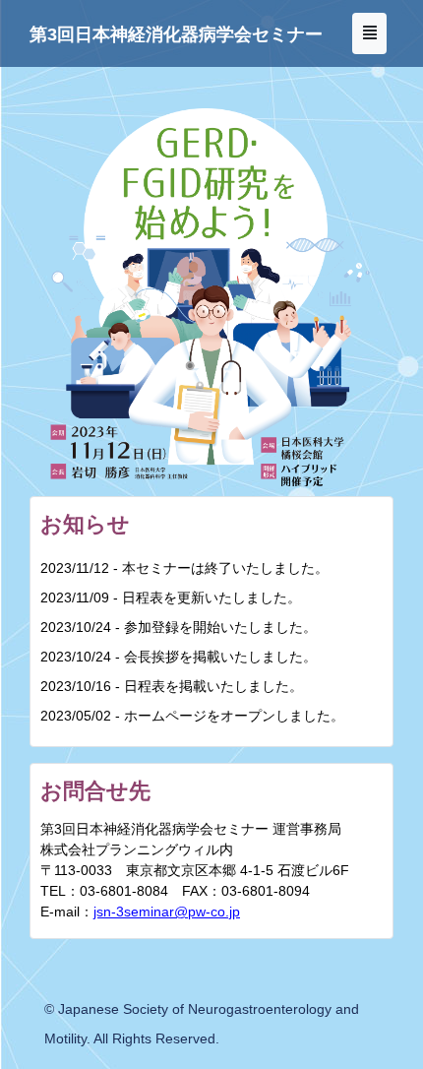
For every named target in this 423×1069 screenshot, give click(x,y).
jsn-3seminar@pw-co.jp (166, 911)
